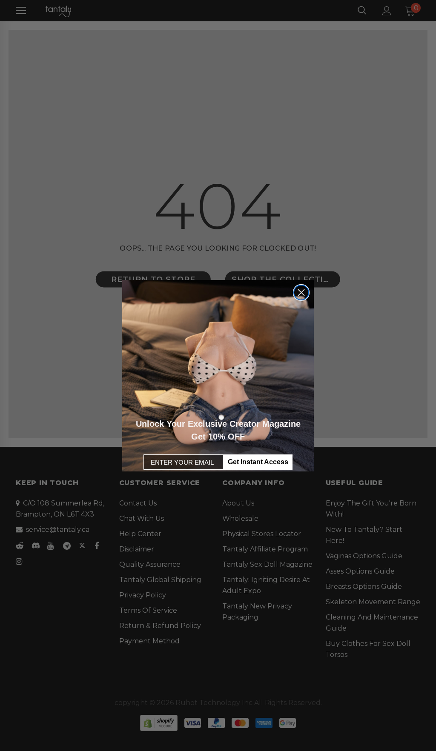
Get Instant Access (258, 461)
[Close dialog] (301, 292)
